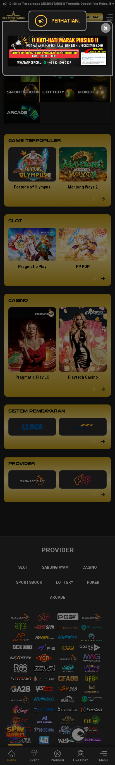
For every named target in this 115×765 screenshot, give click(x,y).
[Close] (106, 28)
